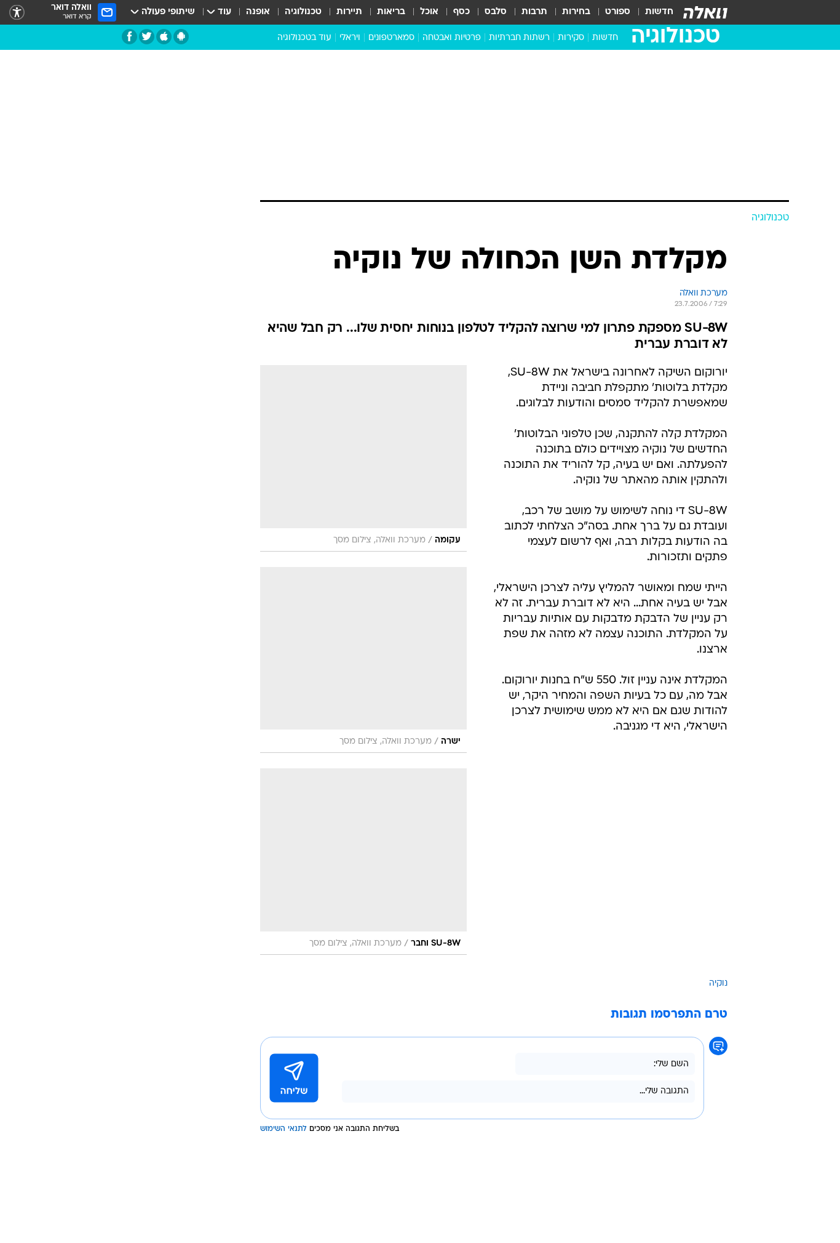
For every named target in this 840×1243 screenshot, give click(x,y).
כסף (461, 12)
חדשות (659, 12)
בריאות (391, 12)
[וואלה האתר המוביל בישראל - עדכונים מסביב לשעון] (705, 12)
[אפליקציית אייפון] (164, 36)
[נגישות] (17, 12)
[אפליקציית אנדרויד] (181, 36)
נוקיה (718, 984)
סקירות (571, 38)
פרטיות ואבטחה (451, 38)
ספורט (617, 12)
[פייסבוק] (129, 36)
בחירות (576, 12)
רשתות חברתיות (519, 38)
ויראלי (349, 38)
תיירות (349, 12)
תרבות (534, 12)
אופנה (258, 12)
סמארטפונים (391, 38)
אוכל (429, 12)
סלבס (496, 12)
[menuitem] (651, 12)
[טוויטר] (146, 36)
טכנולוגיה (303, 12)
